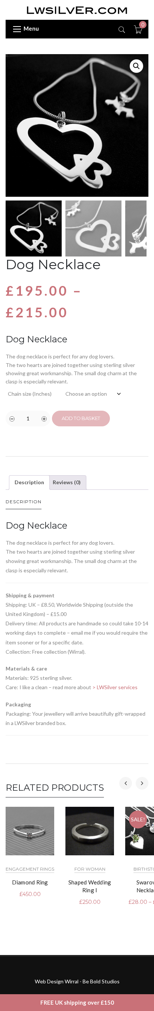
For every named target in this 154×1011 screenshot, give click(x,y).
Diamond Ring (30, 882)
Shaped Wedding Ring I (89, 886)
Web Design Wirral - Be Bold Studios (77, 981)
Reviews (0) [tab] (67, 482)
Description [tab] (29, 482)
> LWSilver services (115, 687)
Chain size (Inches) (30, 394)
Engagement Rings (30, 869)
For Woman (89, 869)
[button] (136, 66)
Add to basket (81, 418)
